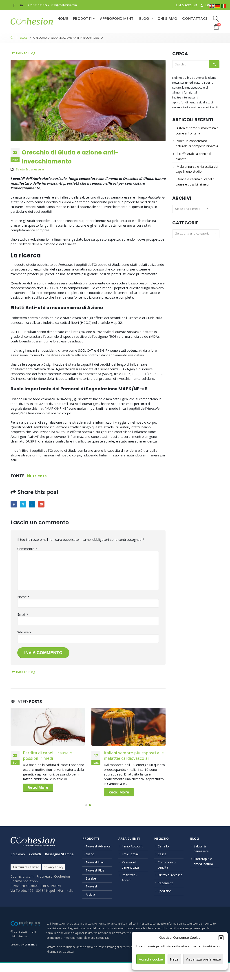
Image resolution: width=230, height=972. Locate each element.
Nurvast (91, 886)
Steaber (91, 878)
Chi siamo (167, 18)
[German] (218, 5)
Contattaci (194, 18)
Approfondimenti (117, 18)
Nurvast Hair (95, 862)
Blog (144, 18)
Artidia (90, 894)
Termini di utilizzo (25, 867)
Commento (27, 548)
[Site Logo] (32, 21)
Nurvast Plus (95, 870)
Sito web (24, 632)
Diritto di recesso (170, 875)
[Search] (214, 64)
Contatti (35, 854)
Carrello (163, 846)
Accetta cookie (151, 959)
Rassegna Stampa (59, 854)
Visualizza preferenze (203, 959)
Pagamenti (165, 883)
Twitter (23, 504)
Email (41, 504)
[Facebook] (14, 5)
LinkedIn (32, 504)
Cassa (162, 854)
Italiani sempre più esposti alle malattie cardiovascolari (134, 755)
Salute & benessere (30, 169)
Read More (38, 787)
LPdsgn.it (30, 944)
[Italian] (224, 5)
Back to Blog (25, 53)
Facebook (14, 504)
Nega (174, 959)
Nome (23, 596)
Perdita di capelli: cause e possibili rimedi (47, 755)
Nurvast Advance (98, 846)
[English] (212, 5)
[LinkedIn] (21, 5)
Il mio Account (132, 846)
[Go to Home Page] (12, 37)
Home (63, 18)
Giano (90, 854)
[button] (221, 937)
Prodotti (82, 18)
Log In (210, 5)
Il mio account (186, 5)
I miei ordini (130, 854)
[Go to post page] (48, 727)
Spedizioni (165, 891)
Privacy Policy (53, 867)
